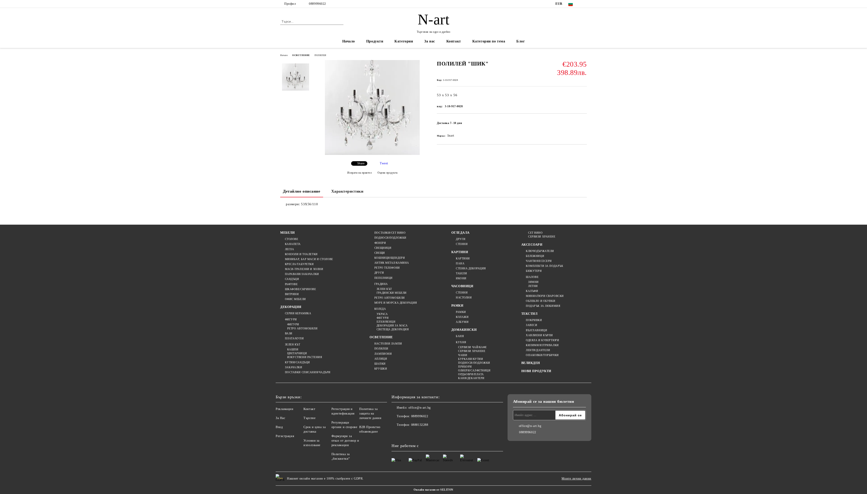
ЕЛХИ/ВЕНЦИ (386, 321)
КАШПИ (292, 349)
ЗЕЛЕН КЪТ (292, 344)
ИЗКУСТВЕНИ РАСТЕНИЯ (304, 357)
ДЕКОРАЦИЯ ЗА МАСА (392, 325)
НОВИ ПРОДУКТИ (536, 371)
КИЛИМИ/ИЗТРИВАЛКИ (542, 345)
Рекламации (285, 409)
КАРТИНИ (459, 252)
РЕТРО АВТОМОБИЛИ (302, 328)
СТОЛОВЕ (291, 239)
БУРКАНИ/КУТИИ (470, 359)
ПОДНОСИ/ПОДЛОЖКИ (390, 237)
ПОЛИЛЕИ (320, 55)
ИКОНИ (461, 278)
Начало (348, 41)
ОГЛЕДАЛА (460, 232)
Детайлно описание (301, 191)
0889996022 (317, 3)
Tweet (384, 163)
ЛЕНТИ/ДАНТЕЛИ (538, 350)
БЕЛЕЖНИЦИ (535, 256)
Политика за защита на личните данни (370, 413)
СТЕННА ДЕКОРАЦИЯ (471, 268)
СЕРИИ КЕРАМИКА (298, 313)
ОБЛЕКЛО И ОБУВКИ (540, 301)
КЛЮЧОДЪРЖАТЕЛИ (540, 251)
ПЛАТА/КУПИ (294, 338)
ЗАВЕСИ (531, 325)
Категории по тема (488, 41)
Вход (279, 427)
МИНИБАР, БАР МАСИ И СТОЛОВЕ (309, 259)
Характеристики (347, 191)
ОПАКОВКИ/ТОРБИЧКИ (542, 355)
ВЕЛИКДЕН (530, 363)
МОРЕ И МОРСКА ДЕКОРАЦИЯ (395, 302)
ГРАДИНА (381, 284)
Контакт (453, 41)
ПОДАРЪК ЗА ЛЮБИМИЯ (543, 306)
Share (361, 163)
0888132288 (419, 424)
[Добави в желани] (583, 124)
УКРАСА (382, 314)
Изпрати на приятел (359, 172)
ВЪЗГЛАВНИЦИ (536, 330)
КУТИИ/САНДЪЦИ (297, 362)
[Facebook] (584, 3)
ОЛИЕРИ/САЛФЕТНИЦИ (474, 370)
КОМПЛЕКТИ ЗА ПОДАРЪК (544, 266)
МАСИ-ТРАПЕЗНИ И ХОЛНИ (304, 269)
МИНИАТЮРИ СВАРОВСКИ (545, 296)
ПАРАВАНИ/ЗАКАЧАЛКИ (302, 274)
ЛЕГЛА (289, 249)
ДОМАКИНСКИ (464, 329)
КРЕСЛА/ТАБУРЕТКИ (299, 264)
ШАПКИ (379, 363)
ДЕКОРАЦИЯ (290, 307)
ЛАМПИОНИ (383, 353)
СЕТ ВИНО (535, 232)
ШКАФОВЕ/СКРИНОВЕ (300, 289)
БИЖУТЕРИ (534, 271)
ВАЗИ (288, 333)
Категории (403, 41)
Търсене (309, 418)
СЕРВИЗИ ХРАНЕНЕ (471, 351)
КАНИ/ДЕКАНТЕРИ (471, 378)
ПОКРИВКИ (534, 320)
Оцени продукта (388, 172)
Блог (520, 41)
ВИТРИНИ (292, 294)
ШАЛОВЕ (532, 277)
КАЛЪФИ (532, 291)
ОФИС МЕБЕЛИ (295, 299)
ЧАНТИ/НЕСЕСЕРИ (539, 261)
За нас (429, 41)
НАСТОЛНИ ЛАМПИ (388, 343)
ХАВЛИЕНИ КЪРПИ (539, 335)
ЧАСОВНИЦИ (462, 286)
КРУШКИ (380, 368)
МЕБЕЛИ (287, 232)
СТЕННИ (462, 244)
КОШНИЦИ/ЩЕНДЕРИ (389, 257)
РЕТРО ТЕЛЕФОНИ (387, 267)
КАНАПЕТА (293, 244)
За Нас (280, 418)
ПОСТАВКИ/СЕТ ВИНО (390, 232)
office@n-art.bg (419, 407)
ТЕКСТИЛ (529, 313)
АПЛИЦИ (380, 358)
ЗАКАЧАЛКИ (293, 367)
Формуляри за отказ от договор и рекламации (345, 440)
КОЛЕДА (380, 308)
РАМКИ (457, 305)
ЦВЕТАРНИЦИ (297, 353)
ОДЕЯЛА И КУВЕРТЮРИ (542, 340)
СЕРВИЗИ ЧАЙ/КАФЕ (472, 347)
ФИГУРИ (291, 319)
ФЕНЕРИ (380, 243)
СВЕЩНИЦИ (382, 247)
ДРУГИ (379, 272)
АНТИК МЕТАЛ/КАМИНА (391, 262)
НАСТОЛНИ (464, 297)
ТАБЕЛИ (461, 273)
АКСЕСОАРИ (532, 244)
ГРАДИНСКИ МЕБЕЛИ (392, 292)
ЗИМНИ (533, 282)
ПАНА (460, 263)
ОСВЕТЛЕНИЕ (301, 55)
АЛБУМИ (462, 322)
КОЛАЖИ (462, 317)
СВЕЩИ (379, 252)
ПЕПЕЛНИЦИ (383, 278)
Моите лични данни (576, 478)
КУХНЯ (461, 342)
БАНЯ (460, 336)
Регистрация (285, 436)
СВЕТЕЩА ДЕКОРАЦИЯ (393, 329)
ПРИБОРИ (465, 366)
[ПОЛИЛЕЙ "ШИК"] (372, 154)
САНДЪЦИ (292, 279)
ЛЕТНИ (533, 286)
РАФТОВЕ (291, 284)
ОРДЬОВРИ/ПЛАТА (471, 374)
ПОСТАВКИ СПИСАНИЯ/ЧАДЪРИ (308, 372)
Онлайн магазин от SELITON (433, 489)
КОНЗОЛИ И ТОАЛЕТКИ (301, 254)
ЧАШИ (462, 355)
